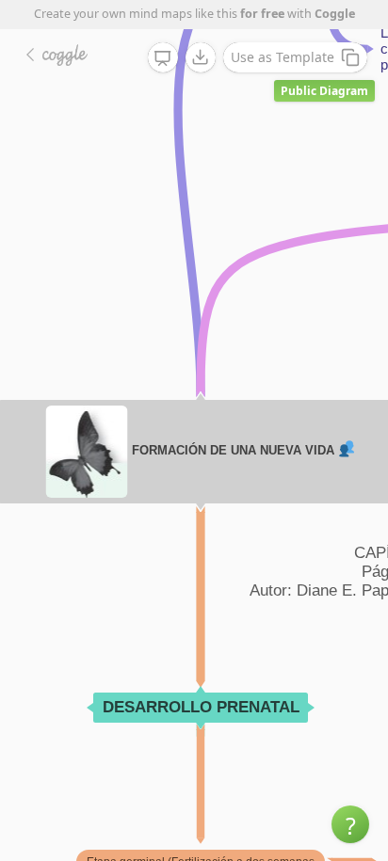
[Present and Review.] (163, 58)
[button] (350, 824)
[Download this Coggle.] (201, 57)
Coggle (335, 14)
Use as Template (282, 57)
